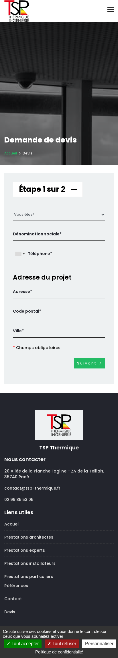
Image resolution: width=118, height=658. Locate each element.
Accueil (10, 153)
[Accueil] (16, 10)
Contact (13, 599)
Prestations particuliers (28, 576)
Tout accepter (24, 643)
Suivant (87, 363)
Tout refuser (63, 643)
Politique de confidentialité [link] (59, 651)
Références (16, 585)
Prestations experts (24, 550)
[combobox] (19, 254)
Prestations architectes (28, 537)
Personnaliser (99, 643)
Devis (9, 612)
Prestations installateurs (30, 563)
